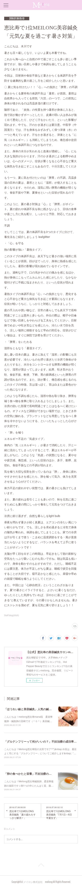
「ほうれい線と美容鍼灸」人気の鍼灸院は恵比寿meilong (40, 709)
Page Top (41, 866)
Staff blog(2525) (11, 615)
